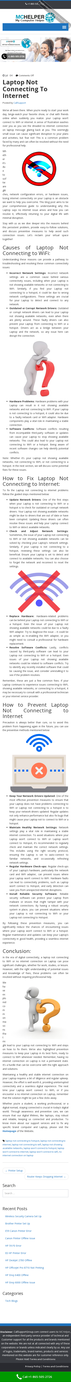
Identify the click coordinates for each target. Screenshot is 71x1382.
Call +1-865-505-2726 (37, 1377)
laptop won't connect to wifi (43, 1151)
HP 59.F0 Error (13, 1245)
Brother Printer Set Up (17, 1223)
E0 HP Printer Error (15, 1253)
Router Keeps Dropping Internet (46, 1176)
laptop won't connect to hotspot (40, 1148)
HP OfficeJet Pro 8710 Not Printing (24, 1267)
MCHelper (64, 1331)
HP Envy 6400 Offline (17, 1275)
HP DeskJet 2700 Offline (18, 1260)
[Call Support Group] (35, 17)
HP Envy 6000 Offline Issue (20, 1282)
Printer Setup (14, 1170)
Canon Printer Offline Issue (20, 1238)
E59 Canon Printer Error (18, 1230)
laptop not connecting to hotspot (22, 1140)
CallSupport (20, 102)
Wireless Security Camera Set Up (23, 1216)
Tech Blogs (11, 1300)
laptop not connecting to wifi (26, 1144)
